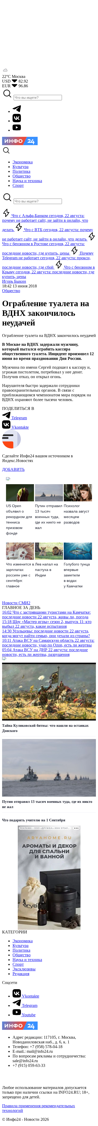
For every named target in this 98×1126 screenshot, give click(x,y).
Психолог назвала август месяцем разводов (76, 514)
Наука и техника (27, 959)
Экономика (23, 941)
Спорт (18, 964)
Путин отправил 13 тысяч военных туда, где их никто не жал (48, 517)
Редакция (21, 973)
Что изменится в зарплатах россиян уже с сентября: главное (20, 575)
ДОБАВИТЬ (13, 469)
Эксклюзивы (24, 969)
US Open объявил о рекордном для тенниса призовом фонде (19, 519)
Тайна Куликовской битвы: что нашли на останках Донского (45, 728)
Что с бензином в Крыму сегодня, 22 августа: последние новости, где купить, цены (48, 272)
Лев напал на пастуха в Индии (46, 569)
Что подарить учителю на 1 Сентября (33, 820)
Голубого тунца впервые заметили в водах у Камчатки (77, 575)
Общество (11, 290)
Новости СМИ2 (16, 603)
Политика (21, 950)
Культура (20, 945)
